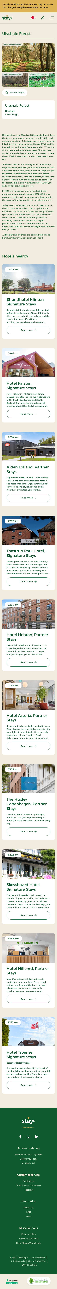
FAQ (28, 1212)
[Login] (43, 18)
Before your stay (28, 1158)
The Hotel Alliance (28, 1238)
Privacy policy (28, 1234)
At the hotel (28, 1163)
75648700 (40, 1261)
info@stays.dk (18, 1261)
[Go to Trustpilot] (11, 1281)
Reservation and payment (28, 1154)
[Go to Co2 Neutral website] (39, 1281)
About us (28, 1207)
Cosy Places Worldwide (28, 1243)
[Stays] (7, 17)
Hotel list (28, 1189)
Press (28, 1216)
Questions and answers (28, 1185)
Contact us (28, 1181)
